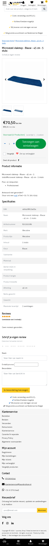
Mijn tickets (6, 460)
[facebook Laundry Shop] (2, 523)
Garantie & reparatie (10, 434)
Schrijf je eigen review (11, 55)
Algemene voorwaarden (11, 442)
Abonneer (42, 510)
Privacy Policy (7, 438)
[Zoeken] (44, 8)
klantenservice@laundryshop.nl (18, 484)
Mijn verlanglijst (8, 463)
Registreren (6, 452)
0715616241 (10, 479)
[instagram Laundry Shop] (7, 523)
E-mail (8, 364)
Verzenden (6, 423)
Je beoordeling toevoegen (16, 390)
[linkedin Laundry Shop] (12, 523)
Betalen (5, 420)
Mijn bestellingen (9, 456)
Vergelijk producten (10, 467)
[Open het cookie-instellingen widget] (4, 541)
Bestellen (6, 416)
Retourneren (7, 427)
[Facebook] (18, 160)
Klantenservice (8, 431)
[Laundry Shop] (17, 3)
